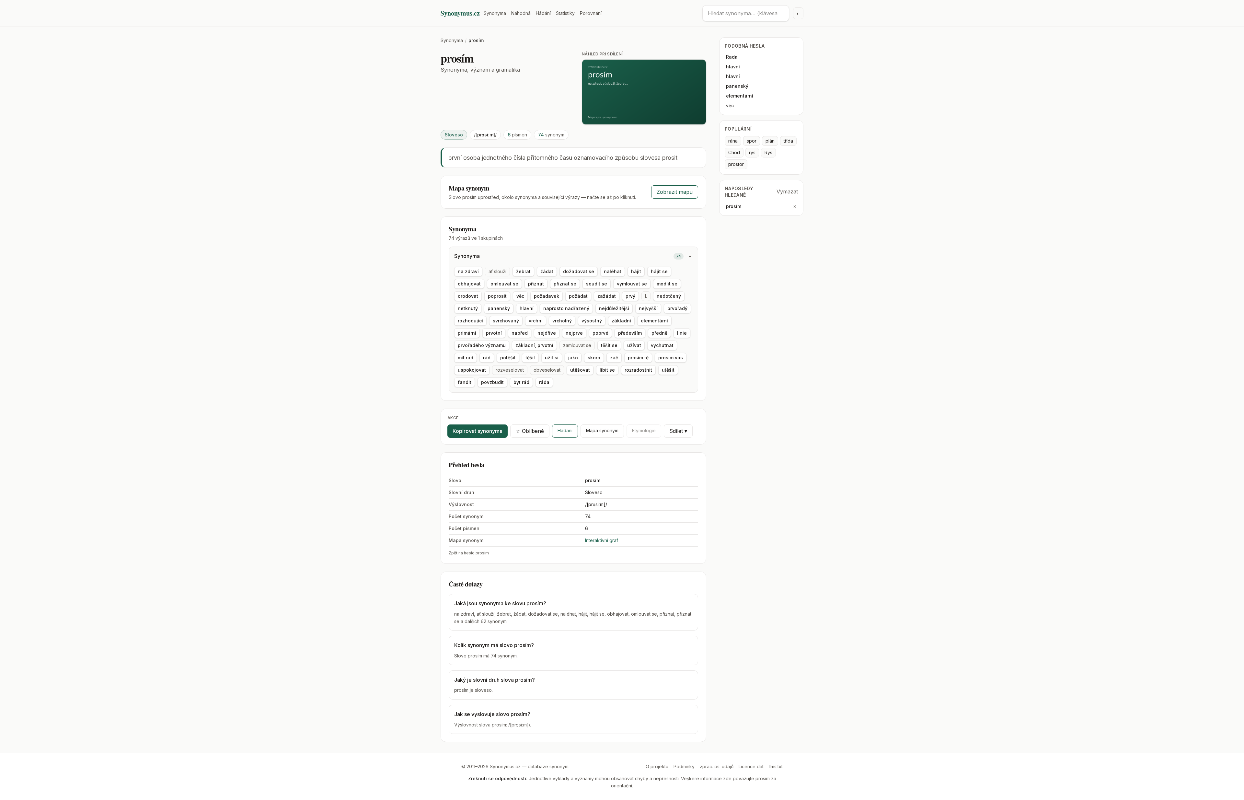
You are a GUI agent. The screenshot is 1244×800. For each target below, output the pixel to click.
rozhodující (470, 320)
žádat (546, 271)
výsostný (592, 320)
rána (733, 141)
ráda (544, 382)
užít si (552, 357)
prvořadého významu (482, 345)
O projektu (657, 766)
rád (486, 357)
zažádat (606, 296)
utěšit (668, 370)
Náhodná (521, 13)
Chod (734, 152)
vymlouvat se (632, 283)
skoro (594, 357)
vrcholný (562, 320)
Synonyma (495, 13)
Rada (732, 57)
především (630, 333)
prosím (733, 206)
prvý (630, 296)
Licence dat (751, 766)
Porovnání (591, 13)
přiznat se (565, 283)
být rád (521, 382)
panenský (499, 308)
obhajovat (469, 283)
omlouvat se (504, 283)
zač (614, 357)
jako (573, 357)
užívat (634, 345)
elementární (654, 320)
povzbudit (492, 382)
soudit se (596, 283)
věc (520, 296)
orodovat (468, 296)
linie (682, 333)
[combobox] (745, 13)
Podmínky (684, 766)
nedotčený (669, 296)
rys (752, 152)
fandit (464, 382)
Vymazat (787, 191)
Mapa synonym (602, 430)
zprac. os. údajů (716, 766)
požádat (578, 296)
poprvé (600, 333)
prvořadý (677, 308)
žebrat (523, 271)
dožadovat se (578, 271)
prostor (736, 164)
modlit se (667, 283)
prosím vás (670, 357)
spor (751, 141)
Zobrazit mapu (675, 192)
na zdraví (468, 271)
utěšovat (580, 370)
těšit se (609, 345)
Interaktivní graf (601, 540)
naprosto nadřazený (566, 308)
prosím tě (638, 357)
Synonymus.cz (460, 13)
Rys (768, 152)
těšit (530, 357)
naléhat (612, 271)
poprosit (497, 296)
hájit (636, 271)
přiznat (536, 283)
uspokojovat (472, 370)
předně (659, 333)
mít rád (465, 357)
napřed (520, 333)
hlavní (527, 308)
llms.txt (776, 766)
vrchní (536, 320)
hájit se (659, 271)
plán (770, 141)
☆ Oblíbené (530, 431)
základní (621, 320)
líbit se (607, 370)
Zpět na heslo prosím (469, 553)
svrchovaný (506, 320)
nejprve (574, 333)
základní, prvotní (534, 345)
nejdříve (546, 333)
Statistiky (565, 13)
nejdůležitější (614, 308)
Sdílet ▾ (678, 431)
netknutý (468, 308)
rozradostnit (638, 370)
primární (467, 333)
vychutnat (662, 345)
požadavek (546, 296)
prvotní (494, 333)
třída (788, 141)
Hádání (543, 13)
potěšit (508, 357)
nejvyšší (648, 308)
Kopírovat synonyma (477, 431)
